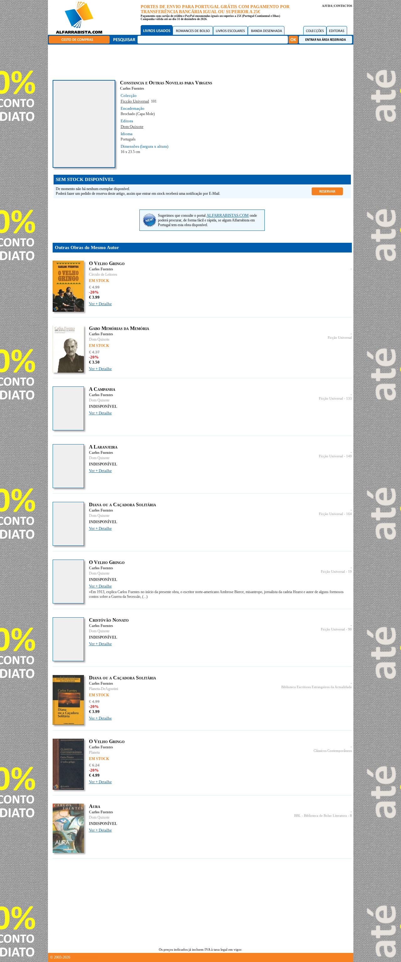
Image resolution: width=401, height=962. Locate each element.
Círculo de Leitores (103, 274)
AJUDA (327, 6)
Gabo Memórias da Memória (119, 328)
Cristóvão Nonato (109, 620)
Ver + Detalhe (100, 303)
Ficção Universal (135, 101)
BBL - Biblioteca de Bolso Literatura (320, 815)
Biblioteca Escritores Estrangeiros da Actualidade (316, 687)
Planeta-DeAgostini (103, 689)
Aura (94, 806)
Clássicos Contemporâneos (333, 750)
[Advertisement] (202, 61)
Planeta (94, 752)
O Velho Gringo (107, 263)
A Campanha (102, 389)
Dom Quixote (132, 126)
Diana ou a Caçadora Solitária (122, 504)
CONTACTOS (343, 6)
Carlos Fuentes (132, 88)
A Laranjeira (103, 446)
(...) (145, 596)
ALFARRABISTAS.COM (227, 215)
